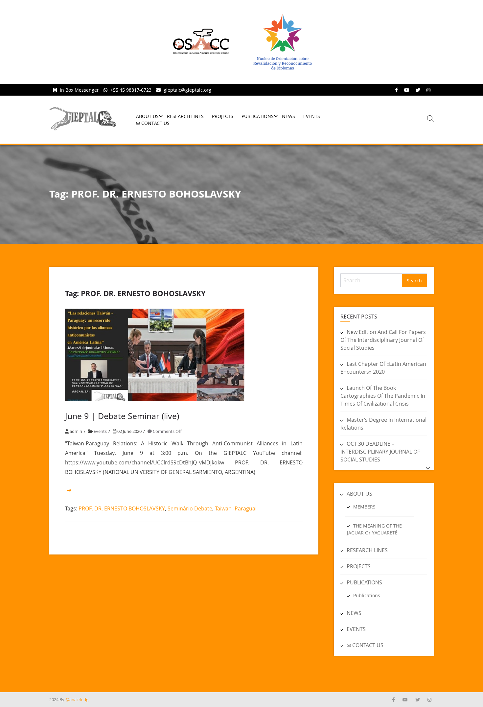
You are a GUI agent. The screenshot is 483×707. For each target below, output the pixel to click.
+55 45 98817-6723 (130, 90)
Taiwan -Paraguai (236, 508)
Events (100, 431)
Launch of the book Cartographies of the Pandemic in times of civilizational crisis (382, 395)
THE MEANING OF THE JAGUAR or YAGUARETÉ (374, 529)
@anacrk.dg (76, 699)
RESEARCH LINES (185, 116)
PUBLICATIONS (258, 116)
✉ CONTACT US (153, 123)
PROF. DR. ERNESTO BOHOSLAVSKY (122, 508)
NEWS (288, 116)
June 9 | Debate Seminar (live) (122, 415)
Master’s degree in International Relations (383, 423)
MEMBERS (364, 507)
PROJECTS (222, 116)
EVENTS (311, 116)
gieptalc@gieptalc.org (187, 90)
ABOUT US (147, 116)
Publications (366, 595)
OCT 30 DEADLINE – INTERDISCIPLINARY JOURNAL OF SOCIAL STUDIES (380, 451)
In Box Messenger (79, 90)
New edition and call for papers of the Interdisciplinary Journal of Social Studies (383, 339)
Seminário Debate (190, 508)
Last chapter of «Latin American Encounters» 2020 (383, 367)
